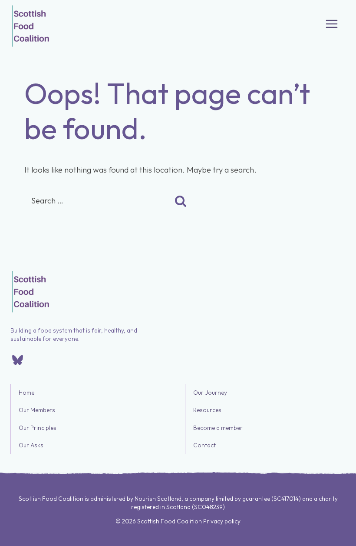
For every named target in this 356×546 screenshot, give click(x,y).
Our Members (37, 410)
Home (26, 392)
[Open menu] (332, 24)
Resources (207, 410)
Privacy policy (222, 521)
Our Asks (31, 445)
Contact (204, 445)
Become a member (218, 428)
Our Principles (37, 428)
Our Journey (210, 392)
